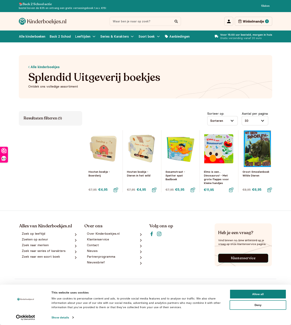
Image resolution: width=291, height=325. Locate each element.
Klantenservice (243, 258)
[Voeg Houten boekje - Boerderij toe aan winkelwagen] (115, 189)
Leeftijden (82, 36)
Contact (93, 245)
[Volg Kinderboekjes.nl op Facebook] (151, 234)
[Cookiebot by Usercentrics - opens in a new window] (25, 317)
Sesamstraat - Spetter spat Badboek (175, 175)
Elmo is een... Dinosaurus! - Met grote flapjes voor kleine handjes (216, 177)
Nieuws (92, 251)
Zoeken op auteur (35, 239)
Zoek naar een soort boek (41, 256)
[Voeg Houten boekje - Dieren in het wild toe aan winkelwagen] (154, 189)
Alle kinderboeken (32, 36)
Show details (60, 317)
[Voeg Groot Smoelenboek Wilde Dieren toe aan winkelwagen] (269, 189)
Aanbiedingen (179, 36)
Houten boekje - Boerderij (99, 173)
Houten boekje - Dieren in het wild (138, 173)
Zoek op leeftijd (33, 233)
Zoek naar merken (35, 245)
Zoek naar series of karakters (44, 251)
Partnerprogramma (101, 256)
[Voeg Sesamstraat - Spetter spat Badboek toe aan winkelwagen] (192, 189)
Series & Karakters (114, 36)
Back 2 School (60, 36)
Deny (258, 305)
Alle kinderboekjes (44, 67)
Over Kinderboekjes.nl (103, 233)
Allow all (258, 294)
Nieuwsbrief (96, 262)
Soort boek (147, 36)
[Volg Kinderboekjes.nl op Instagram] (159, 234)
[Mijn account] (228, 21)
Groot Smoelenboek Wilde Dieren (255, 173)
